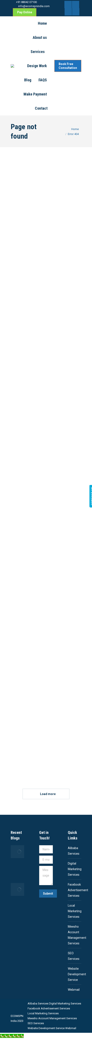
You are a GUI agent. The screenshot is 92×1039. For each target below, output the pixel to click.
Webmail (74, 989)
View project (44, 249)
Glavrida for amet (46, 730)
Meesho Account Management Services (77, 935)
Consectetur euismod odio (46, 626)
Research (50, 218)
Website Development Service (77, 974)
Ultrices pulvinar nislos (46, 419)
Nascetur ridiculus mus (46, 315)
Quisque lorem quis (46, 212)
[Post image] (46, 182)
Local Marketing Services (75, 911)
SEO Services (73, 955)
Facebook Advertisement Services (78, 890)
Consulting (41, 426)
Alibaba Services (73, 850)
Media (39, 218)
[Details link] (51, 182)
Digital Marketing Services (75, 869)
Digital (46, 322)
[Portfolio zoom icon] (40, 182)
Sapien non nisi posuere (46, 523)
